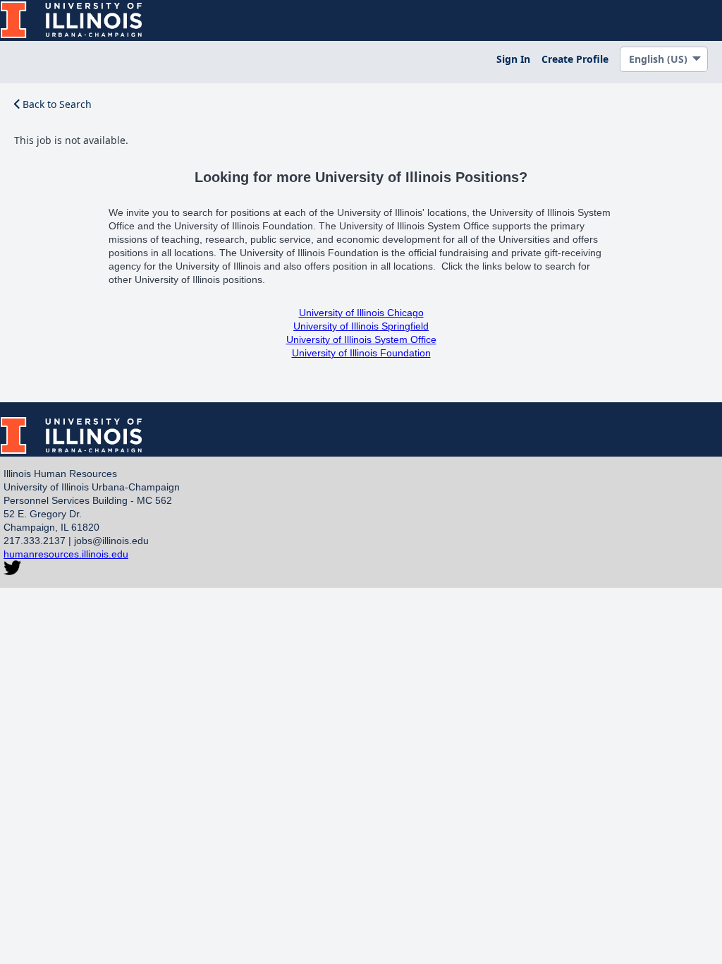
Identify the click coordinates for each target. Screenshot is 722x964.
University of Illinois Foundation (361, 353)
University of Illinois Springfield (361, 326)
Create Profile (575, 59)
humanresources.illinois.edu (66, 554)
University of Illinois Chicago (361, 312)
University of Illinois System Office (361, 339)
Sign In (513, 59)
